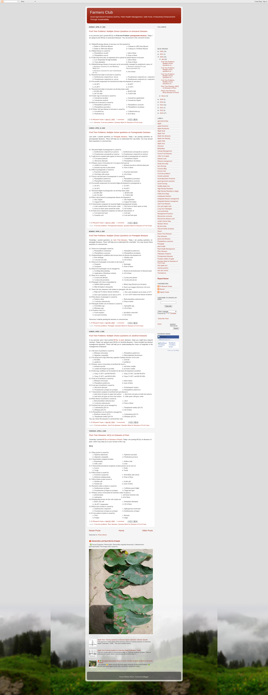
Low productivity (163, 211)
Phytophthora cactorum (165, 241)
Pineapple (111, 326)
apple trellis (161, 141)
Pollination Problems (164, 254)
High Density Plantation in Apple (168, 191)
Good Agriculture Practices (166, 178)
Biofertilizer (161, 148)
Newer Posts (94, 530)
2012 (162, 107)
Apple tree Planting (164, 138)
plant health (161, 246)
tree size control (163, 270)
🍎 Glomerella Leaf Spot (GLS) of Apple (104, 541)
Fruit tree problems (107, 122)
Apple (159, 123)
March (164, 96)
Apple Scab (161, 131)
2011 (161, 110)
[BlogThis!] (131, 120)
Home (121, 530)
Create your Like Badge (173, 350)
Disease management (165, 161)
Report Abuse (163, 278)
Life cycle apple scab (164, 206)
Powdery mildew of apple (166, 259)
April (163, 59)
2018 (162, 99)
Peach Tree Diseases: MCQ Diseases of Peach (170, 91)
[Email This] (129, 120)
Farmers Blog (162, 168)
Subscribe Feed (163, 318)
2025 (162, 51)
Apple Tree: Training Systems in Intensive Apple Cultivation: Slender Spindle (123, 640)
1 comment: (121, 119)
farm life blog (162, 166)
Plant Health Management (166, 249)
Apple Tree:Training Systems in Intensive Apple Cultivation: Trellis (119, 650)
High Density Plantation (165, 188)
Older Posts (147, 530)
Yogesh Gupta (164, 292)
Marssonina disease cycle (166, 218)
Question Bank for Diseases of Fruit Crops (128, 122)
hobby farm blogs (163, 193)
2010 (162, 113)
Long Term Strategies (165, 209)
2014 (162, 105)
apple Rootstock (163, 126)
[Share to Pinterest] (137, 120)
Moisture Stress (163, 224)
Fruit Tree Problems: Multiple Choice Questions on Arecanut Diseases (118, 31)
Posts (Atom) (102, 535)
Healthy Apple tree (164, 186)
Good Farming (162, 183)
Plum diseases (112, 524)
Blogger (145, 677)
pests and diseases (164, 239)
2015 (162, 102)
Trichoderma (162, 273)
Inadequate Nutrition (164, 196)
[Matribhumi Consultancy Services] (163, 346)
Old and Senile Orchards (166, 229)
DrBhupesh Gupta (163, 339)
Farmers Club (101, 12)
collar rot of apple (163, 156)
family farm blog (163, 163)
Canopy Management (165, 151)
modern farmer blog (164, 221)
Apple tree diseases (164, 136)
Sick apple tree (162, 265)
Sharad (162, 289)
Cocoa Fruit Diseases (165, 153)
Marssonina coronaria (165, 216)
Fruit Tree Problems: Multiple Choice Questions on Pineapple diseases (118, 236)
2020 (162, 57)
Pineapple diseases (120, 136)
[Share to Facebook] (135, 120)
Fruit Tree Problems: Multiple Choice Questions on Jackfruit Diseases (118, 336)
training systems (163, 268)
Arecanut (97, 122)
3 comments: (121, 422)
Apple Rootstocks (163, 128)
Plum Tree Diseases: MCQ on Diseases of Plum (109, 435)
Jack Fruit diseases (120, 240)
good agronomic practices (166, 181)
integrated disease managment (168, 201)
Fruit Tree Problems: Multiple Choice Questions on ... (168, 63)
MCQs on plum (119, 340)
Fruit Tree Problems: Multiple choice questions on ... (168, 69)
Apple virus (161, 143)
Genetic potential (163, 176)
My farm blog (162, 226)
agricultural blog (163, 121)
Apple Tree (161, 133)
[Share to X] (133, 120)
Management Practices (165, 213)
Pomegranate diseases (115, 226)
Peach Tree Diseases (165, 234)
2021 (162, 54)
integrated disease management (168, 198)
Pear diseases (162, 236)
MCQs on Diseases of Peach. (112, 439)
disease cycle (162, 158)
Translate (173, 313)
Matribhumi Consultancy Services (172, 345)
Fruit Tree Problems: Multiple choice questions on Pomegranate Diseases (119, 132)
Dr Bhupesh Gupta (166, 286)
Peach (160, 231)
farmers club (162, 171)
